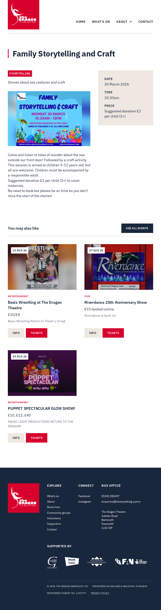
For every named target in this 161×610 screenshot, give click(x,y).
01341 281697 (110, 496)
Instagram (84, 501)
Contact (145, 22)
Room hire (53, 507)
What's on (101, 22)
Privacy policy (100, 593)
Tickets (37, 333)
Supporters (54, 523)
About (51, 501)
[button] (124, 21)
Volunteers (54, 518)
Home (81, 22)
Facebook (84, 496)
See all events (137, 228)
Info (16, 333)
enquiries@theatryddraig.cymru (121, 501)
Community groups (58, 513)
